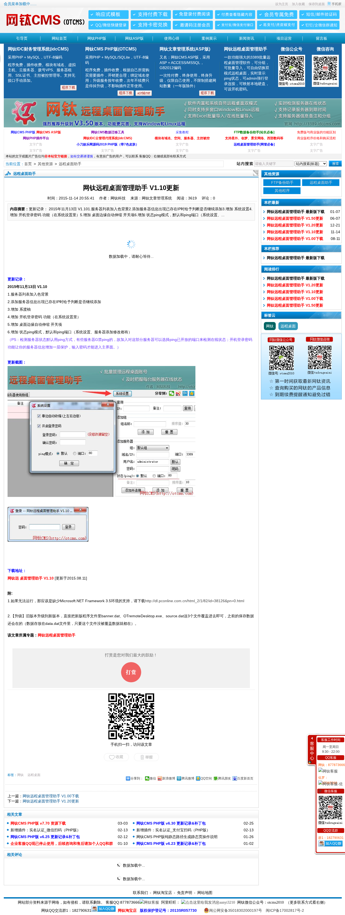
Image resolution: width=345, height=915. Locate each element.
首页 (28, 164)
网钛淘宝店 (162, 892)
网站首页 (59, 38)
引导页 (21, 38)
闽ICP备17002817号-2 (285, 910)
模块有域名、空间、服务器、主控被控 (182, 138)
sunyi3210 (227, 902)
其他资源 (45, 164)
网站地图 (204, 892)
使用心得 (171, 38)
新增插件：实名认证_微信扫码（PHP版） (46, 830)
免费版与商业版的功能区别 (316, 132)
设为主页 (281, 4)
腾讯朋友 (224, 778)
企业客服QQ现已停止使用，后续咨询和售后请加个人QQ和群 (62, 843)
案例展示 (209, 38)
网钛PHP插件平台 (36, 138)
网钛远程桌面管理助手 (56, 635)
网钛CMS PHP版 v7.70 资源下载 (38, 823)
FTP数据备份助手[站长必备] (254, 132)
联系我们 (140, 892)
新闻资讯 (246, 38)
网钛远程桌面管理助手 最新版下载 (296, 211)
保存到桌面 (317, 4)
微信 (153, 778)
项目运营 (284, 38)
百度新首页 (245, 778)
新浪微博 (168, 778)
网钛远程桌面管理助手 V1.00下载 (51, 796)
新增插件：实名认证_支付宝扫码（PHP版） (173, 830)
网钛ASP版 (134, 38)
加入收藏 (298, 4)
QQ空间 (206, 778)
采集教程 (182, 132)
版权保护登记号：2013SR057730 (168, 910)
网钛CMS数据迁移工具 (107, 132)
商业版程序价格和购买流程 (316, 138)
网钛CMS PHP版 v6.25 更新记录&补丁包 (45, 837)
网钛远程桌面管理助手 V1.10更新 (295, 232)
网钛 (20, 775)
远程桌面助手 (70, 164)
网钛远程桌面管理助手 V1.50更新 (295, 218)
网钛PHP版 (96, 38)
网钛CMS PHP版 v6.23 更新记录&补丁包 (171, 843)
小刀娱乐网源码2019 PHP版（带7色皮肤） (108, 144)
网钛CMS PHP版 (23, 132)
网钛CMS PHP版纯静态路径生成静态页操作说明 (177, 837)
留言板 (321, 38)
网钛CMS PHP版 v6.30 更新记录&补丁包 (171, 823)
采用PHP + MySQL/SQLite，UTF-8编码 (117, 71)
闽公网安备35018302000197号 (235, 910)
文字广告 (35, 144)
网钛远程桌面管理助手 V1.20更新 (51, 801)
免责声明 (184, 892)
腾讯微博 (187, 778)
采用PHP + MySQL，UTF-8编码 (42, 69)
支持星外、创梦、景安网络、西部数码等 (254, 138)
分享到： (136, 778)
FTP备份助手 (282, 182)
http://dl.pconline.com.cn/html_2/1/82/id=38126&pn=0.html (194, 601)
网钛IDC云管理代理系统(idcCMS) (107, 138)
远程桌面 (33, 775)
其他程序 (282, 190)
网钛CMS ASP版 (48, 132)
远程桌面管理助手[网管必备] (254, 144)
